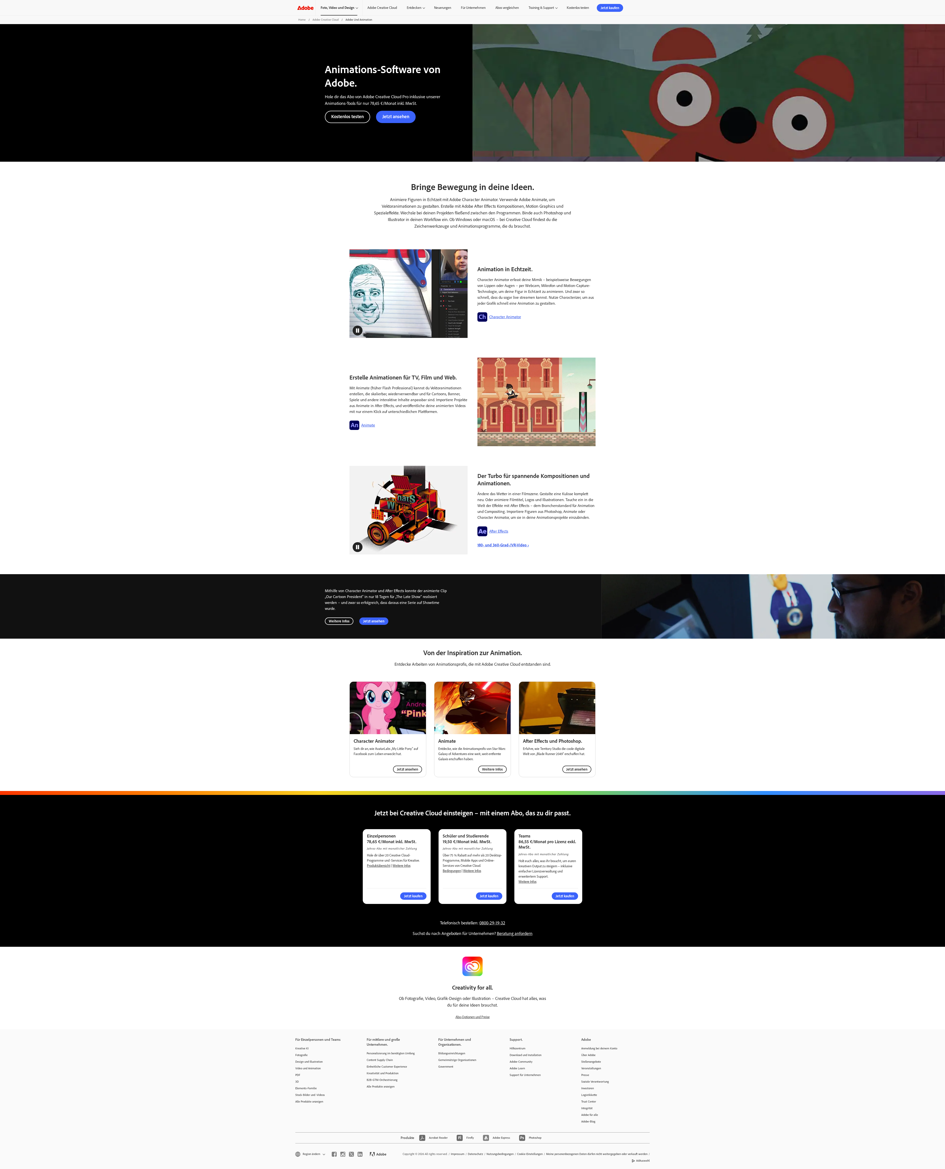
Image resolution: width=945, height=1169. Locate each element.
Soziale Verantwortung (595, 1081)
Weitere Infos (339, 621)
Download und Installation (525, 1055)
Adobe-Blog (588, 1121)
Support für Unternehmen (525, 1075)
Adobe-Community (521, 1061)
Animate (368, 425)
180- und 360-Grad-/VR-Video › (503, 545)
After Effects (498, 531)
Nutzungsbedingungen (500, 1154)
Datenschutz (475, 1154)
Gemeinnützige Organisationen (457, 1060)
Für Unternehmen (473, 8)
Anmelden (650, 8)
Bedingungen (452, 871)
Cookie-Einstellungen (530, 1154)
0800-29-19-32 (492, 923)
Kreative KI (302, 1048)
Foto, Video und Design (337, 8)
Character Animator (505, 317)
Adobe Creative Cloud (382, 8)
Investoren (587, 1088)
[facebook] (334, 1154)
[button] (632, 8)
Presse (585, 1075)
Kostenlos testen (578, 8)
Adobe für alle (589, 1115)
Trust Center (588, 1101)
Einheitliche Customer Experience (387, 1066)
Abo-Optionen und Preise (473, 1017)
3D (297, 1081)
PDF (297, 1075)
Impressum (457, 1154)
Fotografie (301, 1055)
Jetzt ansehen (395, 116)
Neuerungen (442, 8)
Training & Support (541, 8)
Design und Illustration (309, 1061)
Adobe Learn (517, 1068)
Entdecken (414, 8)
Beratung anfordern (515, 933)
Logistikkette (589, 1095)
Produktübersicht (378, 866)
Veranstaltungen (591, 1068)
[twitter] (351, 1154)
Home (302, 19)
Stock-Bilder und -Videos (310, 1095)
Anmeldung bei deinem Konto (599, 1048)
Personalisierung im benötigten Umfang (391, 1053)
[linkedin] (360, 1154)
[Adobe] (305, 8)
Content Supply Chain (380, 1060)
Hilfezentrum (517, 1048)
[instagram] (342, 1154)
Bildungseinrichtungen (451, 1053)
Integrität (587, 1108)
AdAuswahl (643, 1160)
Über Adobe (588, 1055)
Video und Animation (308, 1068)
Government (445, 1066)
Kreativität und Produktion (382, 1073)
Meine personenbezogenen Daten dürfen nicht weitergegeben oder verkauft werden (596, 1154)
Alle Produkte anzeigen (309, 1101)
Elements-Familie (306, 1088)
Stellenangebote (591, 1061)
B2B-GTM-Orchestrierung (382, 1080)
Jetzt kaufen (610, 8)
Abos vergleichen (507, 8)
